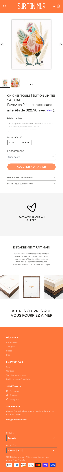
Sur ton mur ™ (20, 457)
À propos (10, 346)
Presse (9, 350)
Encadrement (12, 342)
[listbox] (31, 157)
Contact (10, 371)
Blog (8, 355)
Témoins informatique (16, 375)
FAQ (8, 366)
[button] (30, 84)
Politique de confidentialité (18, 379)
